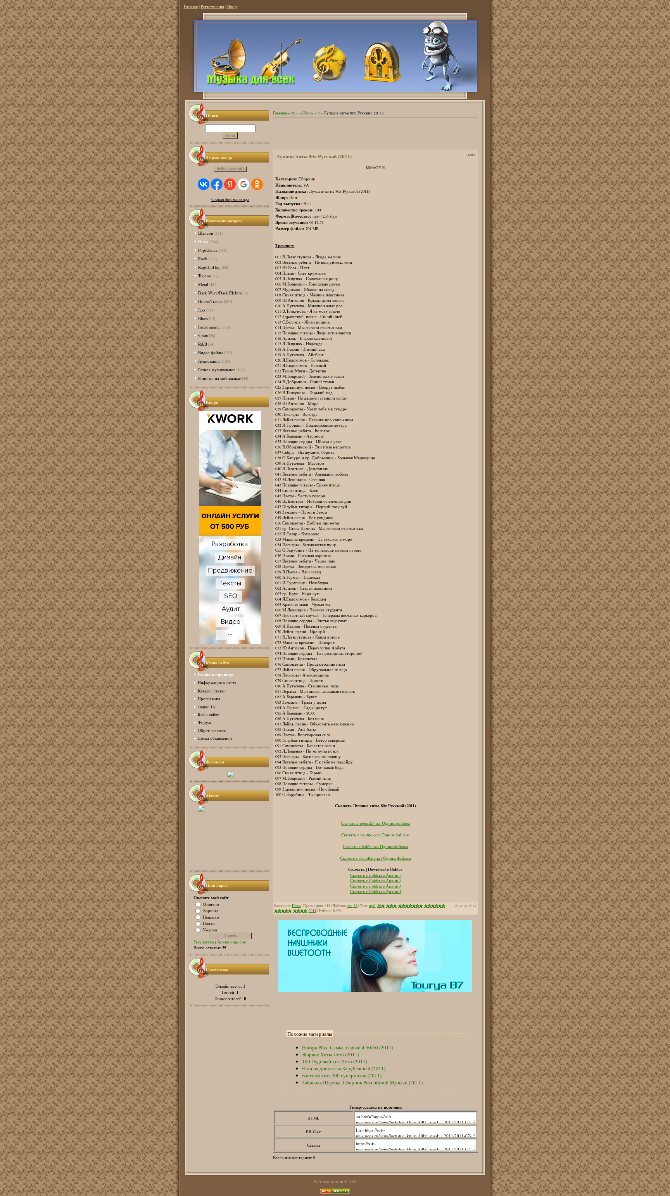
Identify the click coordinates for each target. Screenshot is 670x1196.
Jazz (201, 310)
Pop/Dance (208, 250)
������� (410, 905)
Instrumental (209, 327)
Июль (308, 113)
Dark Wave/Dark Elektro (220, 293)
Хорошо (210, 910)
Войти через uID (230, 169)
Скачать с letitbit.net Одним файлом (375, 846)
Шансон (205, 233)
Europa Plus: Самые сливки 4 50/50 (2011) (347, 1047)
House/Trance (210, 301)
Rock (202, 258)
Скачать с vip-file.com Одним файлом (375, 835)
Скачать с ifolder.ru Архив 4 (375, 891)
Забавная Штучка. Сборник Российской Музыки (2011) (362, 1082)
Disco (203, 241)
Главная (191, 6)
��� (391, 905)
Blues (203, 318)
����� (283, 910)
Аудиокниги (209, 361)
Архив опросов (231, 942)
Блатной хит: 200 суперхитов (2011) (342, 1075)
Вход (232, 6)
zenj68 (352, 905)
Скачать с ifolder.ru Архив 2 (375, 880)
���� (300, 910)
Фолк (203, 335)
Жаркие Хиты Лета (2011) (330, 1054)
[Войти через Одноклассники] (257, 184)
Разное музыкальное (216, 369)
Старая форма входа (230, 199)
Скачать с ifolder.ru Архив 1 (375, 875)
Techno (204, 276)
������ (434, 905)
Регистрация (212, 6)
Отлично (211, 904)
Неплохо (211, 916)
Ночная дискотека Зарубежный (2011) (343, 1068)
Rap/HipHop (209, 267)
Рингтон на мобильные (219, 378)
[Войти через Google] (243, 184)
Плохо (209, 923)
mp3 (372, 905)
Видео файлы (210, 352)
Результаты (203, 942)
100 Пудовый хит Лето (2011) (334, 1061)
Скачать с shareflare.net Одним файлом (375, 858)
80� (381, 905)
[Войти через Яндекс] (230, 184)
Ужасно (210, 929)
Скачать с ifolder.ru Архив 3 (375, 886)
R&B (202, 344)
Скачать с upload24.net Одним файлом (375, 823)
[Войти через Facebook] (217, 184)
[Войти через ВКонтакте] (203, 184)
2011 (295, 113)
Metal (203, 284)
